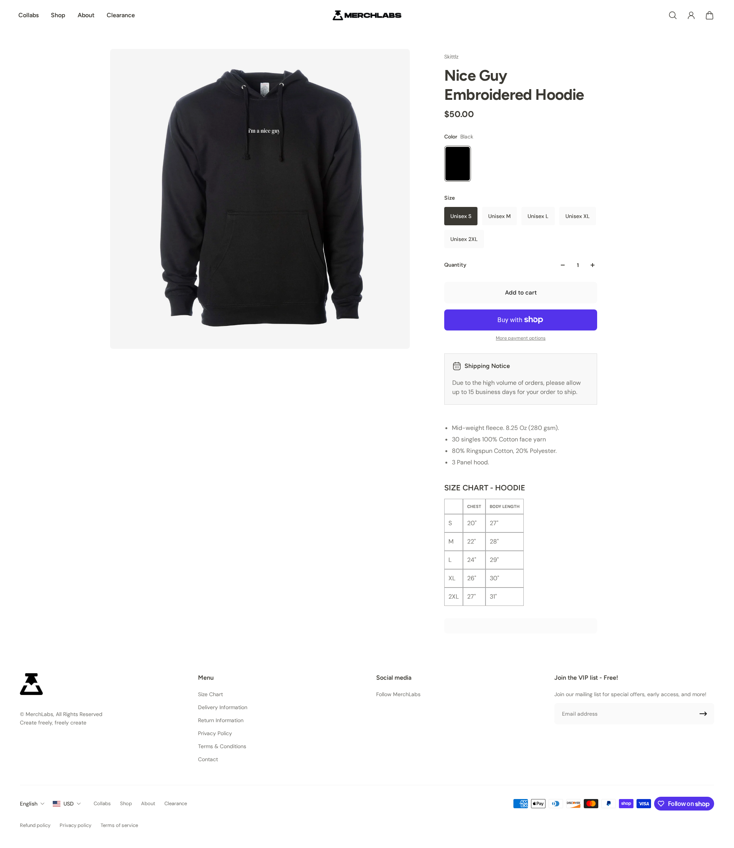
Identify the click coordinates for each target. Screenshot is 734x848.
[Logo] (367, 15)
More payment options (521, 338)
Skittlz (451, 56)
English (28, 803)
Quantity (455, 265)
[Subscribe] (703, 713)
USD (68, 803)
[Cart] (709, 15)
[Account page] (691, 15)
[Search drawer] (673, 15)
